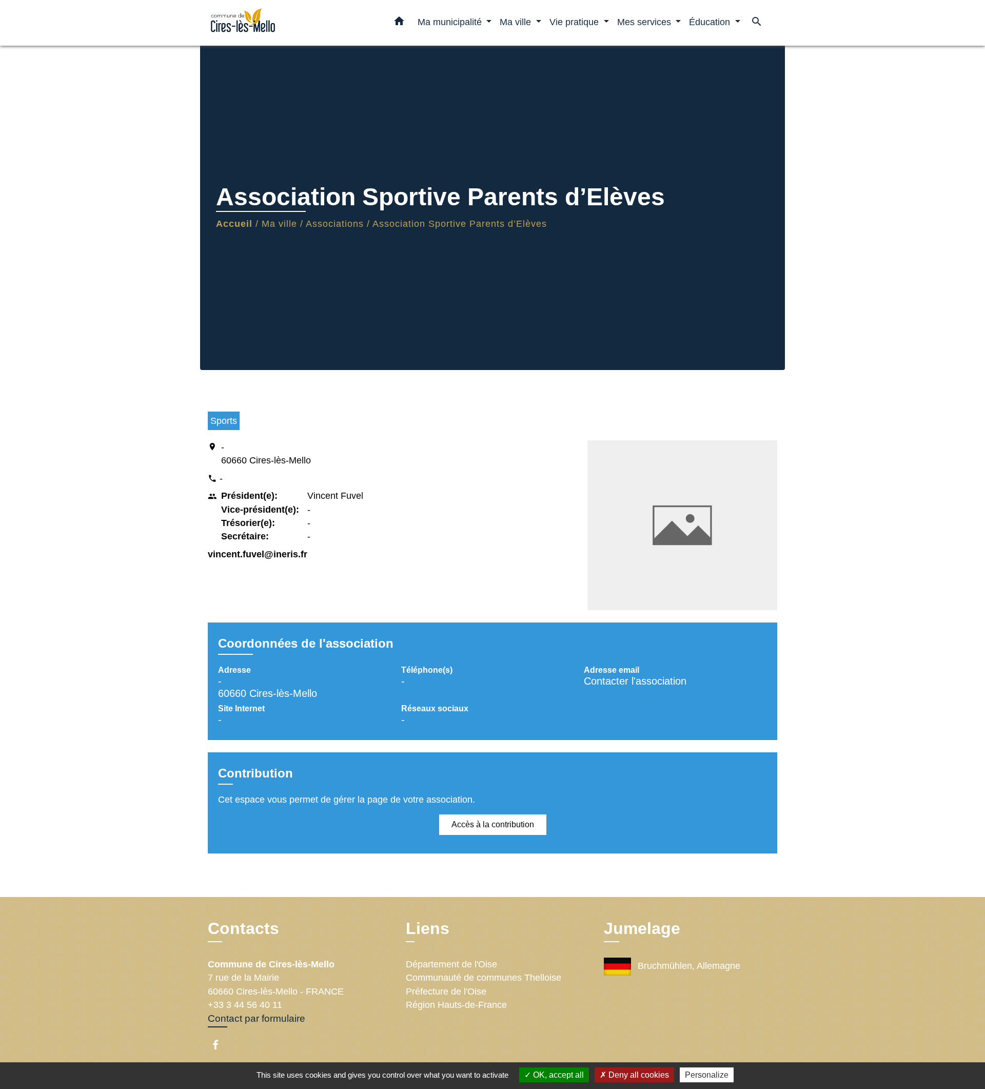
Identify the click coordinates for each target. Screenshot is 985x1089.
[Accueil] (272, 23)
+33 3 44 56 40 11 (245, 1005)
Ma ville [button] (517, 21)
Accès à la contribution (492, 824)
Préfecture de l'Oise (446, 991)
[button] (399, 23)
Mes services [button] (645, 21)
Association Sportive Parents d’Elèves (459, 224)
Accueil (234, 224)
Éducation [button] (711, 21)
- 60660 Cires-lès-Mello (266, 453)
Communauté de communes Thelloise (483, 978)
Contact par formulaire (256, 1018)
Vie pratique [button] (575, 21)
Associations (335, 224)
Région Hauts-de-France (456, 1005)
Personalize (706, 1075)
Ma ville (279, 224)
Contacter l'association (635, 681)
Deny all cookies (637, 1075)
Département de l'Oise (451, 964)
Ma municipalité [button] (451, 21)
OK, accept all (557, 1075)
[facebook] (220, 1045)
